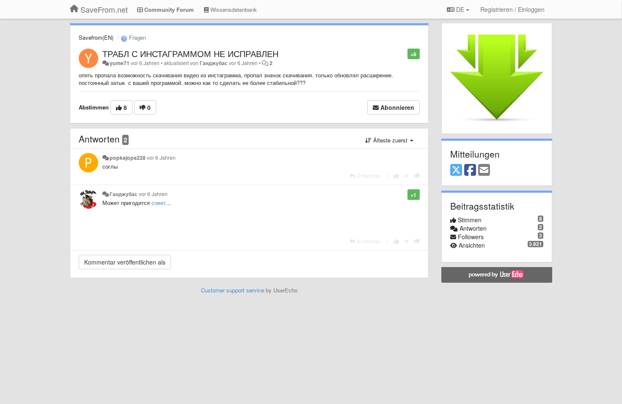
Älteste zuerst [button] (390, 140)
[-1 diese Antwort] (417, 176)
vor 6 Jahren (161, 157)
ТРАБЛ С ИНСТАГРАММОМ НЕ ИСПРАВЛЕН (190, 53)
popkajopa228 (128, 157)
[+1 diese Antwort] (396, 176)
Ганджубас (214, 63)
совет (158, 203)
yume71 (119, 63)
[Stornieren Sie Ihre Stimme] (407, 176)
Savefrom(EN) (96, 37)
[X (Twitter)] (456, 170)
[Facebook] (470, 170)
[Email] (484, 170)
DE (460, 9)
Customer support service (232, 290)
